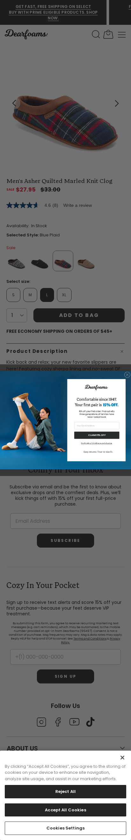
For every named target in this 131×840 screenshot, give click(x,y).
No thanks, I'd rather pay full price (96, 443)
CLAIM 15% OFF (96, 435)
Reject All (65, 791)
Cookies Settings (65, 828)
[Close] (122, 758)
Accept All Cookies (65, 810)
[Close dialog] (127, 374)
